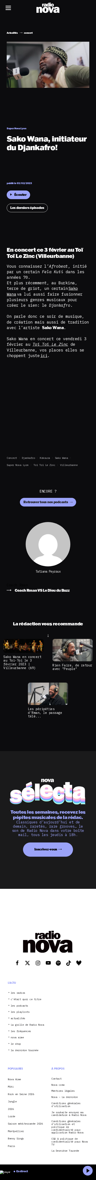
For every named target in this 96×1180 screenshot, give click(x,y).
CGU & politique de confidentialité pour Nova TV (69, 1141)
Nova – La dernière (64, 1097)
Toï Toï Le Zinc (44, 465)
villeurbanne (68, 465)
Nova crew (58, 1085)
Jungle (12, 1101)
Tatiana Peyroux (48, 571)
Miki (11, 1086)
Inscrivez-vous (45, 849)
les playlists (20, 1012)
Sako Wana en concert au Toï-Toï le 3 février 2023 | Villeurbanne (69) (22, 662)
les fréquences (21, 1031)
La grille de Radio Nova (27, 1024)
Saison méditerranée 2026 (25, 1123)
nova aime (17, 1037)
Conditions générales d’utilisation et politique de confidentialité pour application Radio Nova (67, 1127)
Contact (56, 1078)
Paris (11, 1146)
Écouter (20, 194)
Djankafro (28, 457)
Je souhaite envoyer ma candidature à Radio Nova (68, 1114)
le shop (16, 1044)
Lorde (11, 1116)
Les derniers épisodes (27, 208)
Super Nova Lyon (18, 465)
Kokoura (45, 457)
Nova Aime (14, 1079)
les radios (18, 993)
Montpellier (16, 1131)
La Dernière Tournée (65, 1150)
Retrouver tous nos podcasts (46, 502)
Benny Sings (16, 1138)
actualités (18, 1018)
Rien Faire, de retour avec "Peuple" (72, 667)
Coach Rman (17, 585)
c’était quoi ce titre (26, 999)
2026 (11, 1109)
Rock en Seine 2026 (21, 1094)
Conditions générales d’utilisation (65, 1105)
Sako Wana (61, 457)
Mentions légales (63, 1091)
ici (44, 355)
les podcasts (19, 1005)
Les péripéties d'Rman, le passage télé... (45, 712)
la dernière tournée (24, 1050)
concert (12, 457)
